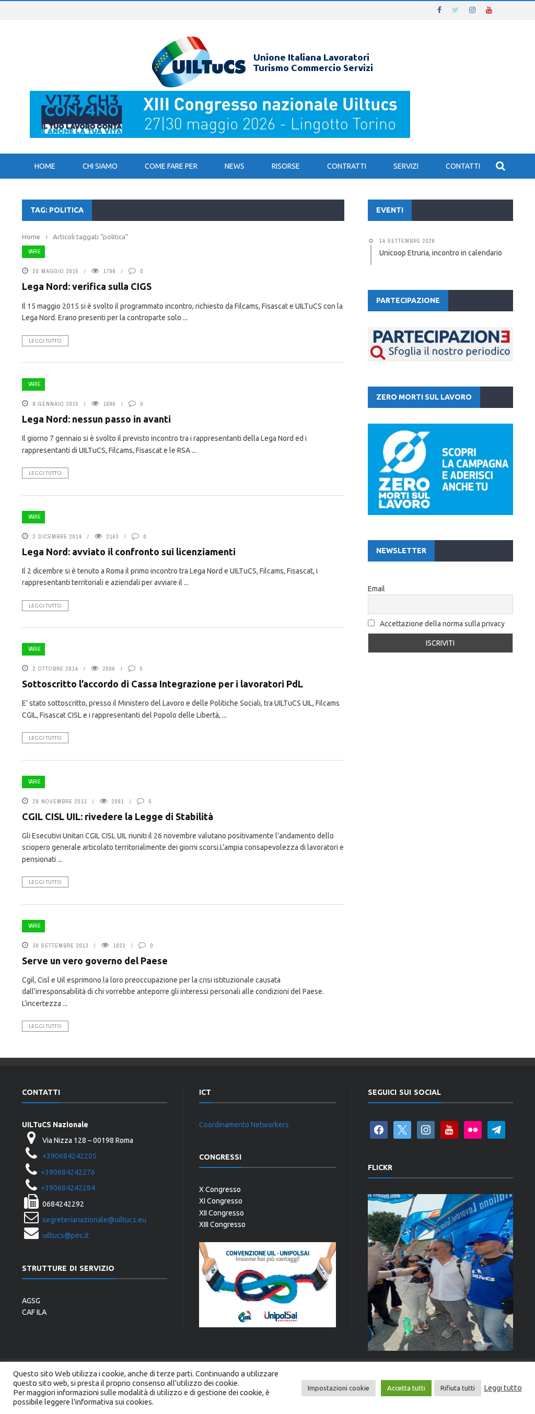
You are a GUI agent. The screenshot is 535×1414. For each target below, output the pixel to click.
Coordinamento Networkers (244, 1124)
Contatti (463, 166)
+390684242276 (68, 1172)
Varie (34, 251)
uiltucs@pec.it (65, 1235)
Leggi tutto (45, 341)
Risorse (286, 166)
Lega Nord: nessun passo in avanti (96, 419)
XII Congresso (221, 1213)
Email (376, 589)
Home (44, 166)
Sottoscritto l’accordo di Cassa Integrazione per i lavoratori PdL (162, 684)
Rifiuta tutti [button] (457, 1388)
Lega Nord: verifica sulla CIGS (87, 286)
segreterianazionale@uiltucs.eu (94, 1220)
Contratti (346, 166)
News (235, 166)
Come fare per (171, 166)
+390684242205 (69, 1156)
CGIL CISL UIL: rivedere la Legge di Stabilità (117, 816)
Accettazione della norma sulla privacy (442, 624)
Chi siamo (100, 166)
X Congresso (220, 1189)
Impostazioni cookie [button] (338, 1388)
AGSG (31, 1300)
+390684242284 (68, 1188)
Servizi (405, 166)
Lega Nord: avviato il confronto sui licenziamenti (129, 551)
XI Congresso (220, 1201)
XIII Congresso (222, 1224)
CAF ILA (34, 1312)
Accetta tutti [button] (406, 1388)
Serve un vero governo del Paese (95, 960)
